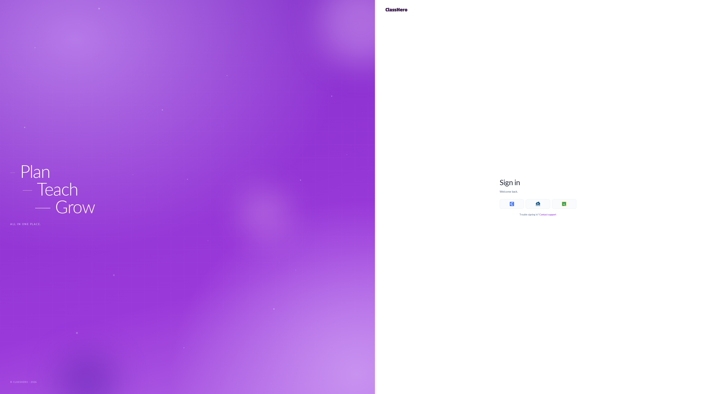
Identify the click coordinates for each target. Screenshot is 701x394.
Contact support (547, 215)
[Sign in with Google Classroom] (564, 204)
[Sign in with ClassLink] (538, 204)
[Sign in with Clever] (512, 204)
